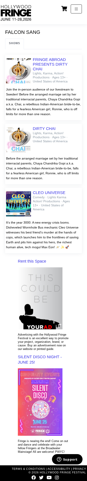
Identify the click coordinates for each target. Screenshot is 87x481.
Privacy (79, 468)
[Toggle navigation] (76, 8)
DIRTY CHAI (44, 128)
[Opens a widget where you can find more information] (67, 459)
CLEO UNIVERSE (49, 192)
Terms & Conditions (28, 468)
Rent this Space (32, 261)
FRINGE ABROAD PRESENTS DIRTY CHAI (50, 64)
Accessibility (59, 468)
